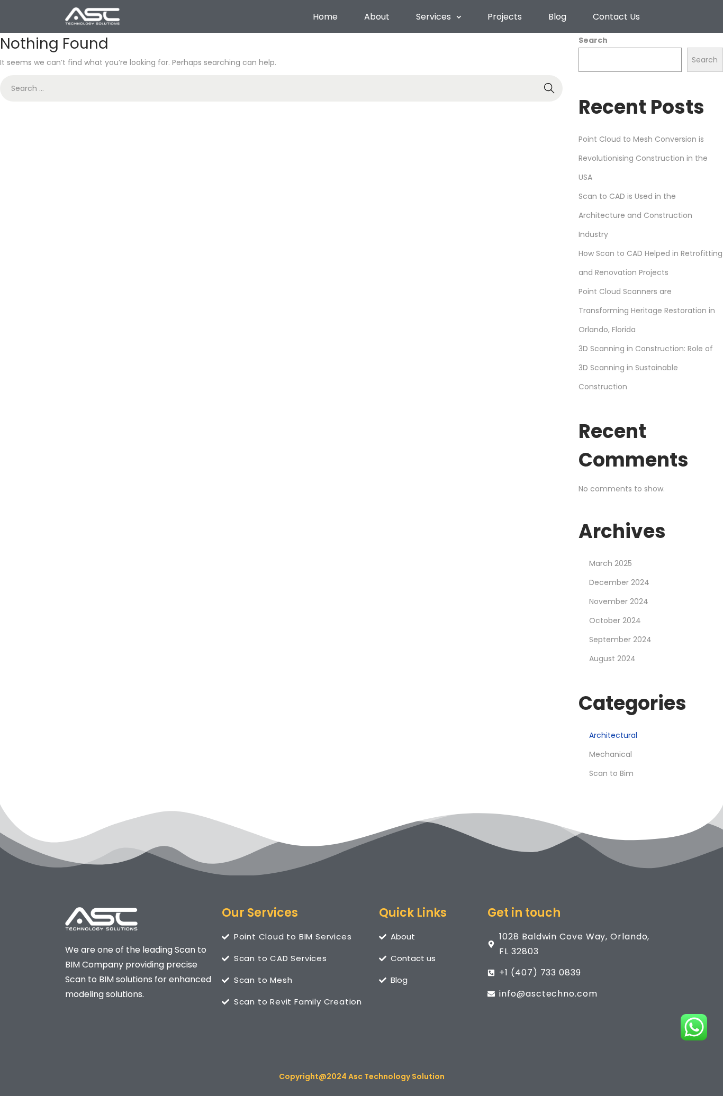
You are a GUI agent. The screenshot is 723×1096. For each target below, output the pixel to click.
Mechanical (610, 754)
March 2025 (610, 563)
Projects (504, 17)
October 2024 (615, 620)
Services (433, 17)
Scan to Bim (611, 773)
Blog (557, 17)
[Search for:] (281, 88)
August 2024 (612, 658)
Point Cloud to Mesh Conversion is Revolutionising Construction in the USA (643, 158)
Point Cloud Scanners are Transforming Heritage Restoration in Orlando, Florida (647, 310)
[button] (438, 17)
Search (593, 40)
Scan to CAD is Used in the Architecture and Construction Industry (635, 215)
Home (325, 17)
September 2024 (620, 639)
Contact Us (616, 17)
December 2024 (619, 582)
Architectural (613, 735)
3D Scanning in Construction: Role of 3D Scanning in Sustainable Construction (646, 367)
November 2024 (618, 601)
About (377, 17)
